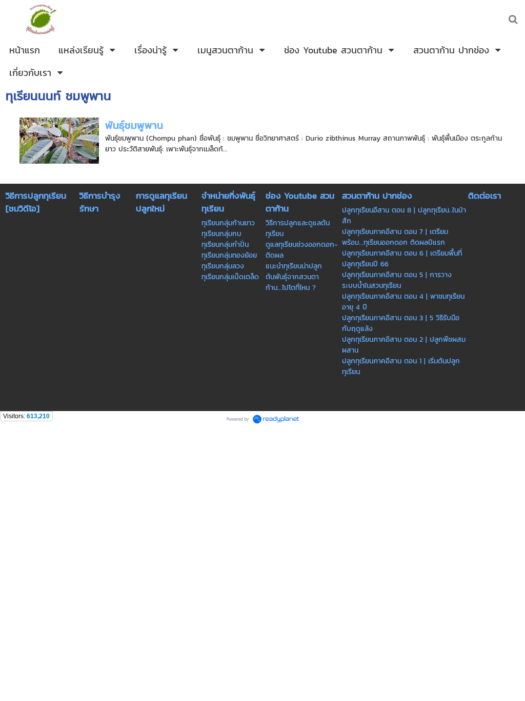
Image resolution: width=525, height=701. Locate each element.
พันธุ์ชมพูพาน (134, 125)
